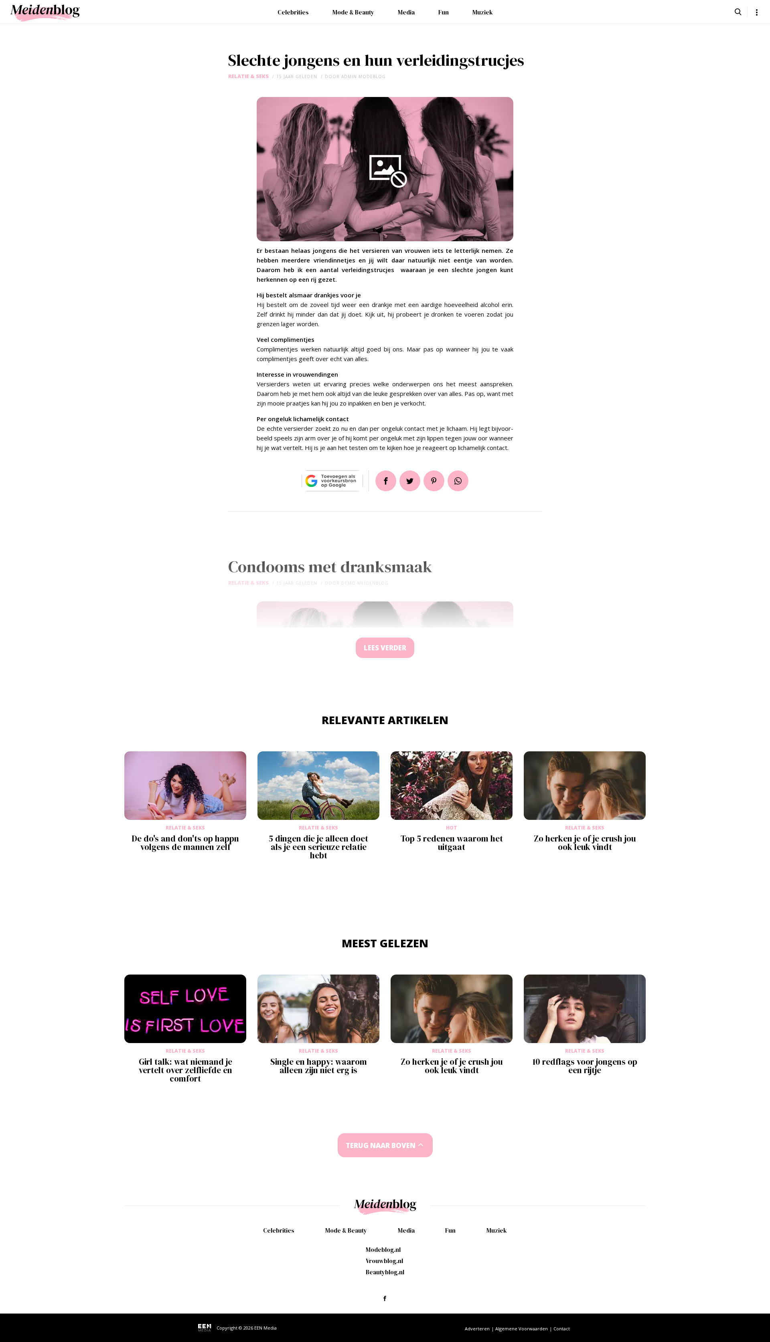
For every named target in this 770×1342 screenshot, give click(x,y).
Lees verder (385, 647)
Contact (561, 1329)
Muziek (482, 12)
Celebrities (293, 12)
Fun (443, 12)
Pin (434, 480)
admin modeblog (363, 76)
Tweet (409, 480)
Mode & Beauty (353, 12)
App (458, 480)
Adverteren (477, 1329)
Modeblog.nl (383, 1249)
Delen (385, 480)
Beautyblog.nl (385, 1272)
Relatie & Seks (248, 76)
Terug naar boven (380, 1145)
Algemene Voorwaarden (521, 1329)
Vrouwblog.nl (384, 1261)
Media (406, 12)
